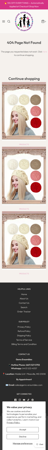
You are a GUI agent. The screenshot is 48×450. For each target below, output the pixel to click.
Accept (22, 429)
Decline (22, 436)
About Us (24, 298)
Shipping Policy (24, 335)
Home (24, 294)
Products (24, 144)
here (45, 51)
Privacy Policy (24, 326)
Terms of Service (24, 340)
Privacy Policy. (13, 422)
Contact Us (24, 303)
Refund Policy (24, 331)
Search (24, 307)
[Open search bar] (9, 21)
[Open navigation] (3, 21)
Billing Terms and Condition (24, 344)
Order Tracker (24, 311)
